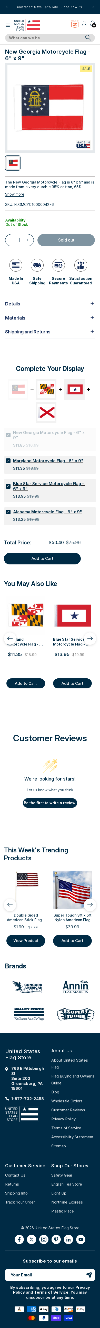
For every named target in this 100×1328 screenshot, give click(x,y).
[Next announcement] (93, 7)
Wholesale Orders (67, 1101)
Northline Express (67, 1202)
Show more (14, 194)
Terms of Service (66, 1127)
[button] (7, 25)
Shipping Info (16, 1193)
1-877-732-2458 (27, 1098)
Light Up (58, 1193)
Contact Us (15, 1175)
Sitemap (58, 1145)
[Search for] (88, 37)
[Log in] (84, 25)
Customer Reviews (68, 1110)
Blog (55, 1092)
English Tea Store (66, 1184)
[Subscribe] (89, 1275)
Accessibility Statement (72, 1136)
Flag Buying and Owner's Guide (72, 1079)
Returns (12, 1184)
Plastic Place (62, 1211)
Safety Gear (61, 1175)
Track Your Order (20, 1202)
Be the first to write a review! (50, 803)
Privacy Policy (63, 1119)
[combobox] (44, 38)
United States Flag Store (57, 1227)
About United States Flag (69, 1064)
